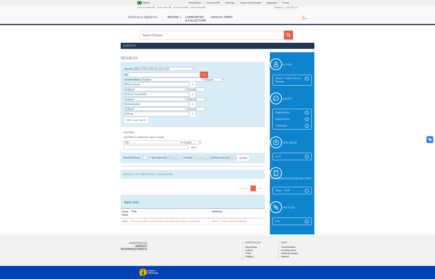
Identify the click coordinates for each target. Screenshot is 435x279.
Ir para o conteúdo (145, 7)
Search (285, 256)
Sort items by (159, 157)
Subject (249, 256)
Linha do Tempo (222, 17)
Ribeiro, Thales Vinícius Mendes (229, 221)
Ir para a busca (180, 7)
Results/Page (131, 157)
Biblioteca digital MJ (142, 17)
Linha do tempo (289, 253)
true (277, 221)
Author (249, 250)
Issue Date (251, 247)
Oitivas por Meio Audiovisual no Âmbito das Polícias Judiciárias (165, 221)
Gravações (281, 125)
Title (248, 253)
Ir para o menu (163, 7)
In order (188, 157)
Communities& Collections (195, 19)
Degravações (282, 112)
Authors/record (220, 157)
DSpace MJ (129, 45)
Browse (173, 17)
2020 (278, 156)
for (126, 74)
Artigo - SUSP (282, 190)
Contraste (290, 7)
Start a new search (136, 120)
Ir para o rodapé (197, 7)
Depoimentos (282, 119)
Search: (128, 69)
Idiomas (278, 7)
